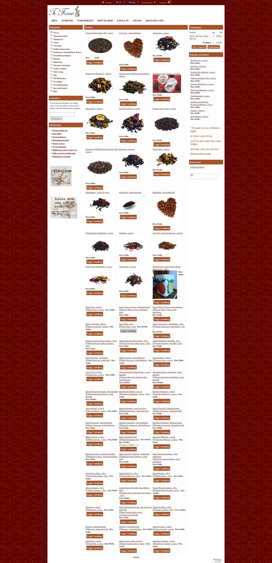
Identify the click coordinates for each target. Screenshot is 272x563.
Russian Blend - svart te (95, 408)
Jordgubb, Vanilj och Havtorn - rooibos (168, 233)
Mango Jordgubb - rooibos (96, 324)
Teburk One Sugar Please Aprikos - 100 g (101, 341)
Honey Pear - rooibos (94, 307)
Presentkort (58, 81)
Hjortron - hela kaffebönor (129, 526)
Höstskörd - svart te (93, 507)
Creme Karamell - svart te (200, 96)
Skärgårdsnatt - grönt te (199, 116)
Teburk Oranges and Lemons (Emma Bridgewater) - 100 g (166, 267)
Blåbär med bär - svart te (95, 437)
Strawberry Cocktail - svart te (164, 541)
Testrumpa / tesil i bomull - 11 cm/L (166, 73)
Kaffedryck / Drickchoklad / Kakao (67, 52)
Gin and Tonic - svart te (162, 357)
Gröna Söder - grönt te (127, 266)
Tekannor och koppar (62, 65)
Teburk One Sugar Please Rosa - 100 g (133, 341)
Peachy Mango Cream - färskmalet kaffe (134, 307)
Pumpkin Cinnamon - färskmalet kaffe (167, 422)
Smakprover (58, 39)
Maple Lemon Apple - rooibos (130, 541)
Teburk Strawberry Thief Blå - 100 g (166, 341)
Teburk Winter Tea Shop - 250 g (165, 488)
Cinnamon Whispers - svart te (164, 437)
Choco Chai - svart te (94, 372)
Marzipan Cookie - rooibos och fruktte (100, 454)
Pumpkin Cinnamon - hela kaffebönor (133, 422)
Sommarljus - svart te (161, 33)
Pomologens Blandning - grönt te (98, 73)
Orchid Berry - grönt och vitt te (97, 192)
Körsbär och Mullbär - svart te (130, 391)
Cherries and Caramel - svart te (164, 108)
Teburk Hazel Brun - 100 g (96, 473)
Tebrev (56, 42)
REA (55, 91)
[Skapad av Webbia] (217, 561)
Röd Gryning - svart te (199, 60)
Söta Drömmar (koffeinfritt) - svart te (99, 233)
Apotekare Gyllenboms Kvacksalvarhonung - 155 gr (201, 103)
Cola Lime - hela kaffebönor (130, 33)
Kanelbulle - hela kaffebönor (164, 192)
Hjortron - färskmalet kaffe (96, 526)
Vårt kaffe (57, 45)
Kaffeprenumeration (61, 49)
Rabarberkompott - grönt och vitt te (132, 408)
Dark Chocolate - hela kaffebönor (132, 357)
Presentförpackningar (62, 55)
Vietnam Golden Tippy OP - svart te (99, 33)
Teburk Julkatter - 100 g (95, 488)
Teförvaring (58, 71)
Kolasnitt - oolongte (127, 149)
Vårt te (56, 32)
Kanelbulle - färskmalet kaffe (130, 192)
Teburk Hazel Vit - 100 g (128, 473)
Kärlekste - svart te (126, 233)
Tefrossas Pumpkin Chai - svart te (203, 78)
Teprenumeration (60, 36)
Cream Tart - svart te (93, 541)
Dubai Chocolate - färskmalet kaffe (166, 408)
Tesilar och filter (60, 68)
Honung (56, 58)
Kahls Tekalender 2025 (128, 437)
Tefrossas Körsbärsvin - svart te (202, 84)
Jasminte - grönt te (198, 110)
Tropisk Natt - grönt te (161, 149)
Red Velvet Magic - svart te (129, 108)
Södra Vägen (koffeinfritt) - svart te (99, 266)
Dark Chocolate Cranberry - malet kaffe (134, 454)
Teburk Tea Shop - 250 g (162, 507)
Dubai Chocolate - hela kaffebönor (99, 422)
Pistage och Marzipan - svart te (202, 90)
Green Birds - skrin (126, 324)
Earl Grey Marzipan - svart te (164, 391)
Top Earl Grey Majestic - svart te (203, 72)
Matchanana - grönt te (94, 108)
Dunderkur (57, 62)
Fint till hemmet (59, 78)
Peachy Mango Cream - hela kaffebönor (168, 307)
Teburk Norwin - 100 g (161, 473)
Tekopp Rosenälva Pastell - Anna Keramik (102, 391)
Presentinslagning (60, 84)
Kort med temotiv (60, 88)
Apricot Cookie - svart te (162, 526)
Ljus (55, 75)
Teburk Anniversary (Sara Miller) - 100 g (168, 324)
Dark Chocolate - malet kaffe (97, 357)
